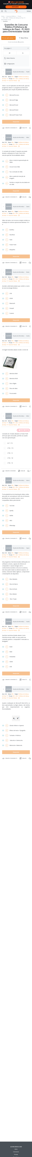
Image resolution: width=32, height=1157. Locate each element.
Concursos (16, 1152)
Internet (28, 480)
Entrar (29, 11)
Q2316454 (8, 548)
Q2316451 (8, 336)
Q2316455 (8, 621)
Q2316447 (8, 72)
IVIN (12, 76)
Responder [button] (16, 122)
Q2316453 (8, 480)
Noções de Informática (18, 72)
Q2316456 (8, 689)
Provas (16, 1154)
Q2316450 (8, 272)
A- (23, 53)
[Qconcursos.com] (16, 11)
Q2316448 (8, 137)
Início (16, 1149)
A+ (9, 53)
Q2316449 (8, 206)
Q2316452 (8, 416)
